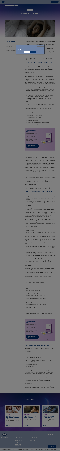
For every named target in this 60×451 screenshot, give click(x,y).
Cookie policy (21, 49)
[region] (30, 49)
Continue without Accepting (40, 46)
